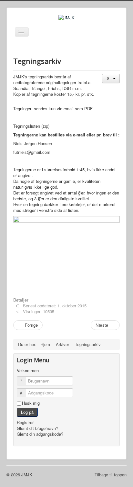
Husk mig (31, 403)
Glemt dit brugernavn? (37, 428)
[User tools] (111, 78)
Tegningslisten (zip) (31, 126)
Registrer (26, 422)
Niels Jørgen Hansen (32, 143)
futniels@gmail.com (31, 152)
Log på (27, 412)
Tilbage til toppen (111, 475)
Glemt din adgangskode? (40, 434)
